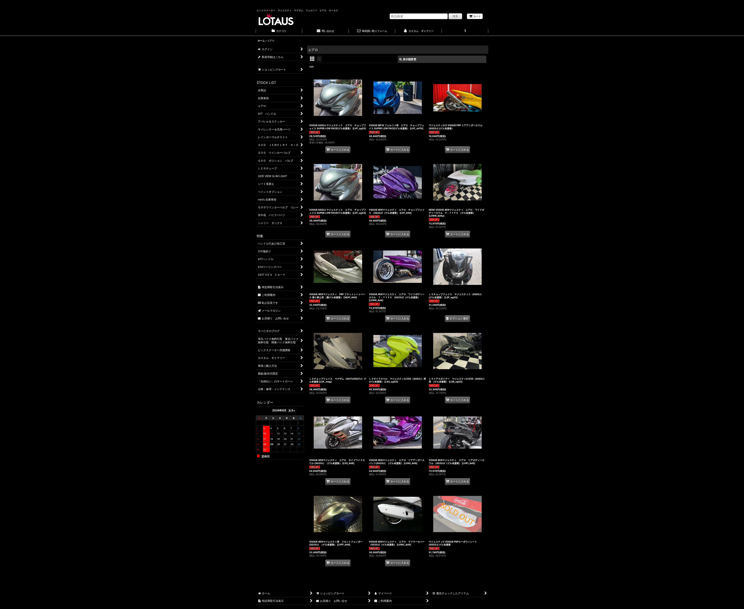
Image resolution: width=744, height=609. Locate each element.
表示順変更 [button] (409, 59)
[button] (465, 31)
